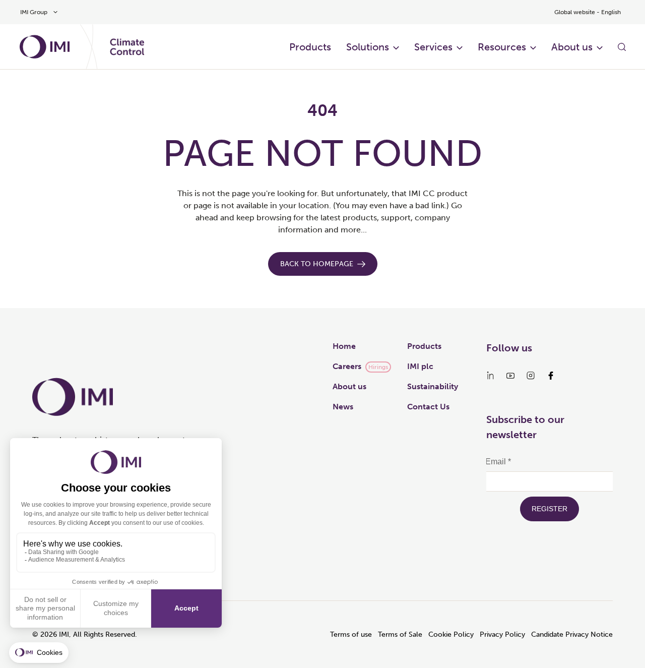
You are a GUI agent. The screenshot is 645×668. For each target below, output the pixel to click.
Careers (347, 366)
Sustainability (432, 386)
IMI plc (420, 366)
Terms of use (351, 634)
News (343, 406)
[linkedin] (490, 376)
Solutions (367, 47)
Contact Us (428, 406)
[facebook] (551, 376)
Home (344, 346)
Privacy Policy (502, 634)
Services (433, 47)
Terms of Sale (400, 634)
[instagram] (531, 376)
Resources (502, 47)
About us (572, 47)
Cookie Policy (451, 634)
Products (310, 47)
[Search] (622, 47)
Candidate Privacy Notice (572, 634)
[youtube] (510, 376)
